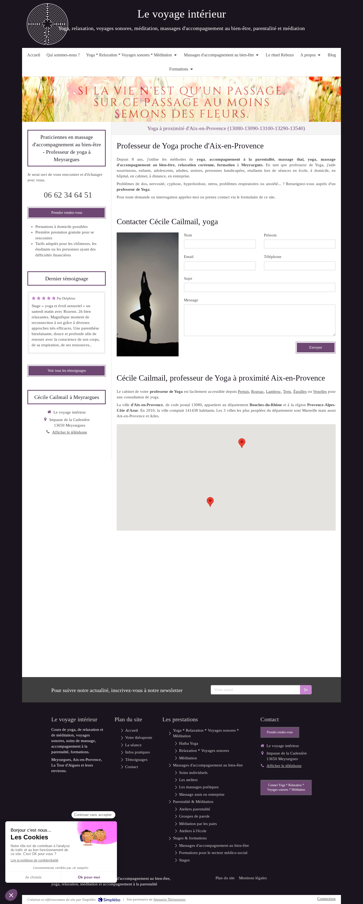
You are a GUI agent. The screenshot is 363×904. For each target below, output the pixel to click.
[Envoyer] (306, 689)
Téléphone (272, 257)
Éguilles (300, 391)
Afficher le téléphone (69, 432)
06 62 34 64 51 (68, 194)
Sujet (188, 278)
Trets (287, 391)
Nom (188, 235)
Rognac (257, 391)
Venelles (320, 391)
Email (188, 257)
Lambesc (273, 391)
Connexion (326, 899)
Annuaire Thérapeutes (169, 899)
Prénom (270, 235)
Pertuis (243, 391)
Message (191, 300)
